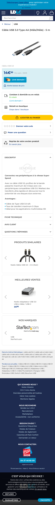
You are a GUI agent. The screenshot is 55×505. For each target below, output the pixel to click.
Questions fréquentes (27, 426)
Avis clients (30, 390)
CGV (22, 390)
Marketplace (27, 414)
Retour (7, 24)
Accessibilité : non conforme (27, 417)
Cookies (38, 393)
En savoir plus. (41, 489)
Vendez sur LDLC (27, 408)
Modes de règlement (27, 432)
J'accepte (45, 500)
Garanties (21, 435)
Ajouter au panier (30, 118)
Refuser (9, 494)
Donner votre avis (24, 126)
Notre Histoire (28, 387)
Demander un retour (27, 438)
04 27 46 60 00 (27, 460)
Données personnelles (22, 393)
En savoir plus (15, 144)
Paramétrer (11, 500)
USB (16, 24)
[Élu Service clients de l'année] (27, 455)
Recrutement (27, 411)
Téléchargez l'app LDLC (18, 2)
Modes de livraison (27, 429)
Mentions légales (27, 399)
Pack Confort (33, 435)
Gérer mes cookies (27, 396)
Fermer (27, 8)
